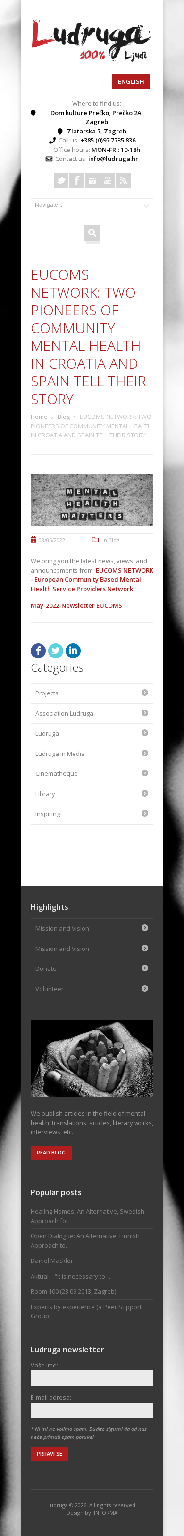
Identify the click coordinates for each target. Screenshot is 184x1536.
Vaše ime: (44, 1365)
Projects (47, 693)
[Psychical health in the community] (92, 59)
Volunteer (49, 989)
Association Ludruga (64, 713)
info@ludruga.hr (113, 158)
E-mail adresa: (51, 1397)
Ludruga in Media (60, 753)
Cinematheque (56, 773)
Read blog (51, 1152)
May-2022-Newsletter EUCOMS (76, 605)
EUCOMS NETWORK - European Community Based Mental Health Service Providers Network (92, 579)
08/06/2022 (52, 539)
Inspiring (47, 813)
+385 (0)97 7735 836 (107, 140)
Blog (64, 416)
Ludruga (47, 733)
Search (92, 232)
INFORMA (105, 1512)
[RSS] (123, 180)
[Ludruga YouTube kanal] (107, 180)
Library (45, 794)
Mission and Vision (62, 928)
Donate (46, 968)
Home (39, 416)
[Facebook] (76, 180)
